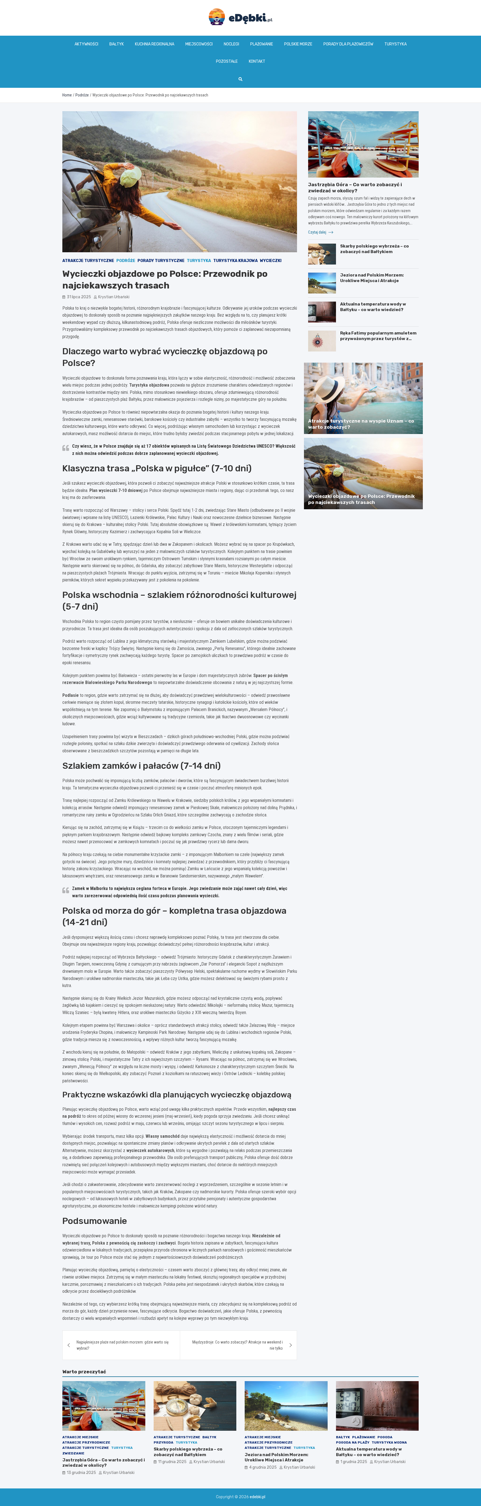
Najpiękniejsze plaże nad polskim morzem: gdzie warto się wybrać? (123, 1345)
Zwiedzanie (73, 1453)
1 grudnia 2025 (353, 1461)
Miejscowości (199, 44)
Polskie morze (298, 44)
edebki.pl (257, 1497)
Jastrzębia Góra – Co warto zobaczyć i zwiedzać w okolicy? (103, 1463)
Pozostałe (227, 61)
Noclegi (231, 44)
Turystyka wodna (389, 1442)
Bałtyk (116, 44)
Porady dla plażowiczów (348, 44)
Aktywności (86, 44)
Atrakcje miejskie (80, 1437)
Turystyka (395, 44)
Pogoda (384, 1437)
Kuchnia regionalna (154, 44)
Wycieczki (270, 260)
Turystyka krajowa (235, 260)
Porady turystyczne (161, 260)
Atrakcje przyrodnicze (86, 1442)
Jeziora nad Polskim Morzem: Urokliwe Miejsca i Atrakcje (372, 278)
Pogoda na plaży (352, 1442)
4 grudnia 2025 (263, 1467)
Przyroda (163, 1442)
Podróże (125, 260)
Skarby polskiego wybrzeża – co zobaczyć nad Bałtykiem (374, 249)
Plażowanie (261, 44)
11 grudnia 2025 (172, 1461)
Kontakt (257, 61)
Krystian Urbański (113, 297)
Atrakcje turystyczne (88, 260)
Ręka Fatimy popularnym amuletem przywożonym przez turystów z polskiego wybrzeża (378, 338)
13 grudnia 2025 (81, 1472)
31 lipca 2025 (79, 297)
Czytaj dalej (317, 232)
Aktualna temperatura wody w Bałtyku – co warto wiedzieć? (373, 307)
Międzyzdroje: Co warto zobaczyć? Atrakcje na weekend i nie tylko (237, 1345)
